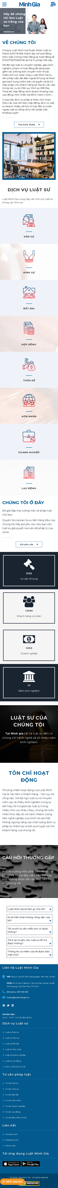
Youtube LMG (11, 1134)
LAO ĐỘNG (29, 488)
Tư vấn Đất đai (12, 1095)
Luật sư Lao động (13, 1061)
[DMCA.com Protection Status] (29, 1183)
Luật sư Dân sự (12, 1032)
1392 (29, 573)
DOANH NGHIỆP (29, 452)
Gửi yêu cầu (27, 544)
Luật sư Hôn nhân (13, 1049)
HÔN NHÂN (29, 416)
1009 (29, 648)
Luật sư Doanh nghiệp (15, 1055)
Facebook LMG (12, 1140)
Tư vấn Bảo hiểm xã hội (16, 1117)
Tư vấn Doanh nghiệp (15, 1106)
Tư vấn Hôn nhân (13, 1100)
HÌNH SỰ (29, 272)
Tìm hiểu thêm (27, 124)
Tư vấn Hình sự (12, 1089)
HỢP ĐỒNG (29, 344)
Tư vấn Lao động (13, 1112)
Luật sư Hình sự (12, 1038)
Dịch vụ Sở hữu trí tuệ (15, 1066)
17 (29, 685)
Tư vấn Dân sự (11, 1083)
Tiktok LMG (10, 1145)
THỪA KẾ (29, 380)
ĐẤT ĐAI (29, 308)
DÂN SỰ (29, 236)
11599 (29, 610)
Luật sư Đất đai (12, 1043)
